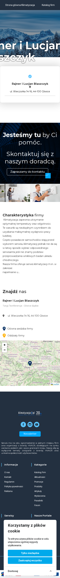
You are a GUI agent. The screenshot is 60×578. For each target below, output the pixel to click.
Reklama (8, 491)
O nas (7, 472)
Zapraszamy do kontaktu (27, 171)
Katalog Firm (40, 472)
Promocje (38, 482)
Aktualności (39, 477)
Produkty (38, 486)
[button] (30, 363)
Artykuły (38, 491)
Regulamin (9, 482)
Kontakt (7, 477)
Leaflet (56, 384)
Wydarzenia (39, 496)
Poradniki (38, 500)
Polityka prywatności (13, 486)
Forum (37, 505)
